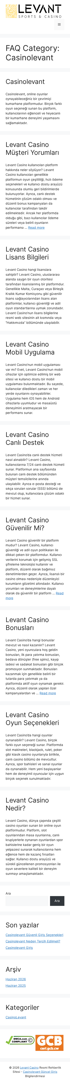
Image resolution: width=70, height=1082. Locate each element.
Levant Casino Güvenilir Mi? (27, 524)
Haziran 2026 (16, 979)
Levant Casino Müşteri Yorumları (32, 148)
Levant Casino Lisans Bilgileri (27, 253)
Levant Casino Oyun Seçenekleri (32, 719)
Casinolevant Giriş (19, 948)
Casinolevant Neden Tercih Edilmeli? (33, 941)
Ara (8, 893)
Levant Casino (29, 1067)
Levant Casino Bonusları (27, 624)
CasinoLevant (16, 1017)
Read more (36, 227)
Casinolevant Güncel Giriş (40, 1072)
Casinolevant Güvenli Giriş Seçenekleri (34, 935)
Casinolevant (25, 81)
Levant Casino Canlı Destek (27, 438)
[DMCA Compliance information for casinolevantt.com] (20, 1043)
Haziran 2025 (16, 986)
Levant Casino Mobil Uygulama (30, 348)
